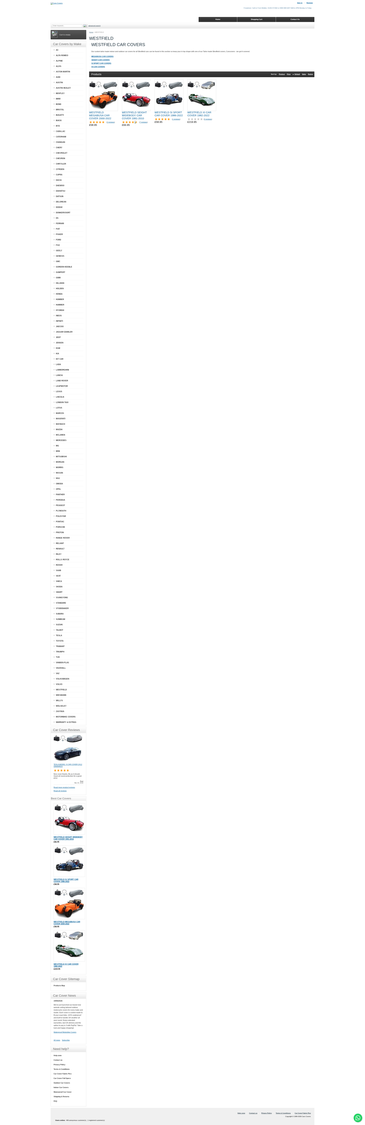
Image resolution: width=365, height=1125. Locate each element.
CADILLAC (60, 131)
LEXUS (59, 391)
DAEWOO (60, 185)
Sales (304, 74)
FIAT (58, 229)
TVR (58, 657)
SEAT (58, 576)
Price (289, 74)
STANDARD (61, 603)
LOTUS (59, 408)
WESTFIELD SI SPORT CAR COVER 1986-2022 (169, 114)
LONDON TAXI (62, 402)
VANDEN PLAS (62, 663)
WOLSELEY (61, 706)
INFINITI (59, 321)
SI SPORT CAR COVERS (101, 63)
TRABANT (60, 646)
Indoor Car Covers (61, 1087)
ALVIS (58, 66)
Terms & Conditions (62, 1069)
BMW (58, 99)
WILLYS (59, 700)
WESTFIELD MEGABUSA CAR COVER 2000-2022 (100, 115)
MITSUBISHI (61, 457)
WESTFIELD (61, 690)
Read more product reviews (64, 787)
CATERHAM (61, 137)
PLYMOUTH (61, 511)
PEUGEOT (60, 505)
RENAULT (60, 549)
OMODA (59, 484)
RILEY (58, 554)
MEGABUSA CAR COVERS (102, 56)
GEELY (59, 251)
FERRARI (60, 223)
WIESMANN (61, 695)
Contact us (58, 1060)
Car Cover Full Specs (62, 1078)
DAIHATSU (60, 191)
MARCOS (60, 413)
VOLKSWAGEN (62, 679)
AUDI (58, 77)
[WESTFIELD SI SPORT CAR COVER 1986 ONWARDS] (169, 95)
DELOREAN (61, 202)
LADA (58, 364)
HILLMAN (60, 283)
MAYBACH (60, 424)
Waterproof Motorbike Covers (65, 1032)
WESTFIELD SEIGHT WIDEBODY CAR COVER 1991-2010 (134, 115)
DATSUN (59, 196)
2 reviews (110, 122)
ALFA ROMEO (62, 55)
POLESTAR (61, 516)
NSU (58, 478)
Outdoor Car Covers (62, 1083)
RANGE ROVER (63, 538)
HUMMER (60, 305)
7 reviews (143, 122)
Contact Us (295, 19)
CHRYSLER (61, 164)
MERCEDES (61, 440)
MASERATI (60, 419)
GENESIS (60, 256)
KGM (58, 348)
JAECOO (60, 326)
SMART (59, 592)
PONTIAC (60, 522)
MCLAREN (60, 435)
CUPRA (59, 175)
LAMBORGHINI (62, 370)
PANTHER (60, 494)
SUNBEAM (60, 619)
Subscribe (66, 1040)
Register (310, 3)
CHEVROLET (61, 153)
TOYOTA (59, 641)
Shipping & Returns (61, 1097)
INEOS (59, 316)
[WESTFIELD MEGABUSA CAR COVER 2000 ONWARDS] (103, 95)
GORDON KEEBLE (64, 267)
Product (282, 74)
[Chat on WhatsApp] (358, 1118)
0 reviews (208, 119)
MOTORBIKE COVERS (66, 717)
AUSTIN (59, 82)
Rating (310, 74)
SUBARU (60, 614)
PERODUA (60, 500)
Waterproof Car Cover (63, 1092)
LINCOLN (60, 397)
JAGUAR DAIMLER (64, 332)
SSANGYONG (62, 597)
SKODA (59, 587)
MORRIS (59, 467)
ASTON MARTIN (63, 72)
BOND (58, 104)
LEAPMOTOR (62, 386)
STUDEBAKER (62, 608)
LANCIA (59, 375)
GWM (58, 278)
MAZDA (59, 429)
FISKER (59, 234)
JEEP (58, 337)
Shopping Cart (256, 19)
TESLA (59, 635)
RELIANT (60, 543)
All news (57, 1040)
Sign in (299, 3)
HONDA (59, 294)
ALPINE (59, 61)
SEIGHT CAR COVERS (100, 60)
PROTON (60, 532)
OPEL (58, 489)
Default (297, 74)
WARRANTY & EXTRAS (66, 722)
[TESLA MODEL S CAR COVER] (68, 762)
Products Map (59, 986)
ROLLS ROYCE (62, 560)
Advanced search (94, 26)
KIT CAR (59, 359)
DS (57, 218)
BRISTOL (60, 110)
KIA (57, 354)
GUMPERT (60, 272)
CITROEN (60, 169)
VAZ (57, 673)
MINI (58, 451)
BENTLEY (60, 93)
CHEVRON (60, 158)
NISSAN (59, 473)
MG (57, 446)
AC (57, 50)
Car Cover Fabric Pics (63, 1074)
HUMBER (60, 299)
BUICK (59, 120)
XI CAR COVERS (98, 67)
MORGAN (60, 462)
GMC (58, 261)
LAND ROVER (62, 381)
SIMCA (59, 581)
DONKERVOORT (63, 213)
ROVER (59, 565)
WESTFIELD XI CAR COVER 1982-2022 (199, 114)
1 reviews (176, 119)
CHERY (59, 148)
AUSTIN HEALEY (63, 88)
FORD (58, 240)
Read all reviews (60, 791)
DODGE (59, 207)
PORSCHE (60, 527)
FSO (58, 245)
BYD (58, 126)
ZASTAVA (60, 711)
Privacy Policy (59, 1065)
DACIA (59, 180)
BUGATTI (60, 115)
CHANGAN (60, 142)
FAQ (55, 1101)
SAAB (58, 570)
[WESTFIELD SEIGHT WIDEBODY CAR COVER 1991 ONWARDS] (136, 95)
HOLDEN (60, 288)
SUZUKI (59, 625)
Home (91, 32)
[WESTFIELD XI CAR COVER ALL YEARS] (201, 95)
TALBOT (59, 630)
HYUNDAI (60, 310)
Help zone (58, 1056)
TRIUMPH (60, 652)
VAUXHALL (61, 668)
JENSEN (59, 343)
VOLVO (59, 684)
